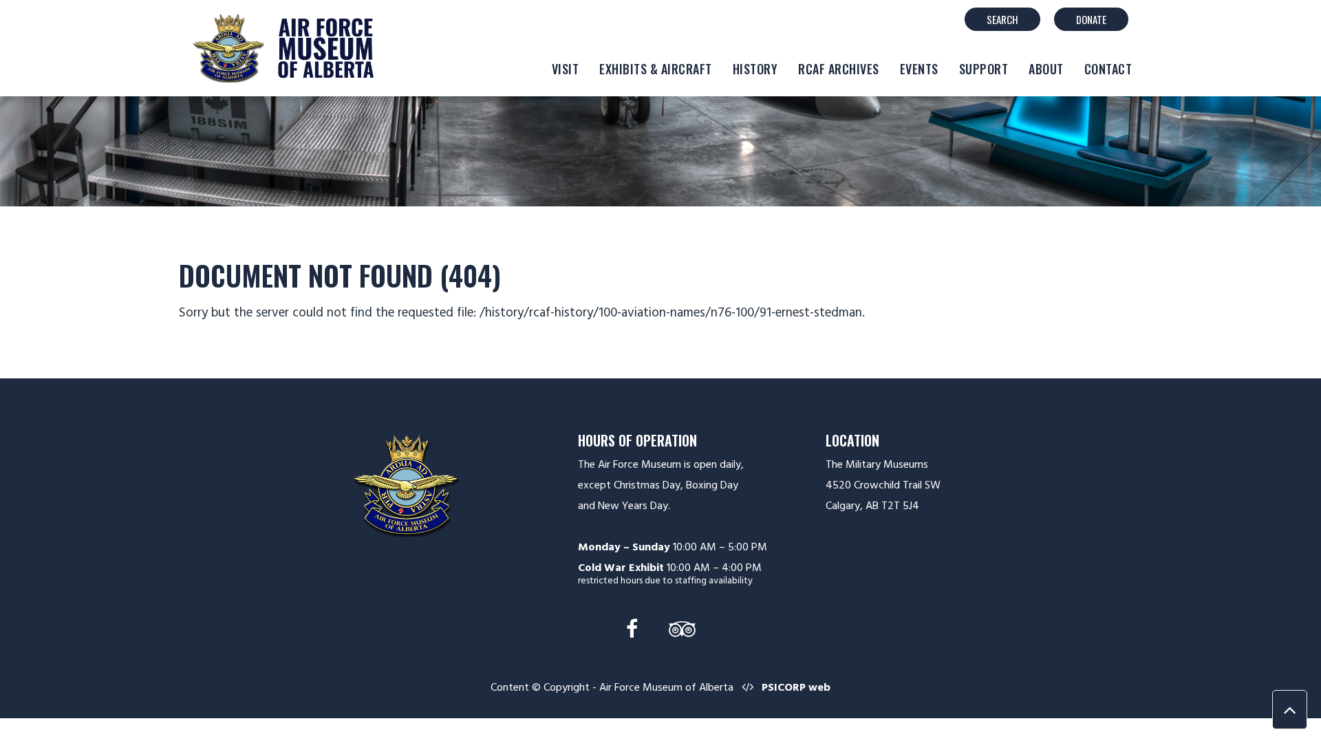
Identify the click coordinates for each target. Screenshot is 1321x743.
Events (919, 69)
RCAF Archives (838, 69)
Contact (1108, 69)
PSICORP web (796, 687)
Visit (565, 69)
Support (984, 69)
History (755, 69)
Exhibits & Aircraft (655, 69)
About (1046, 69)
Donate (1091, 19)
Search (1002, 19)
